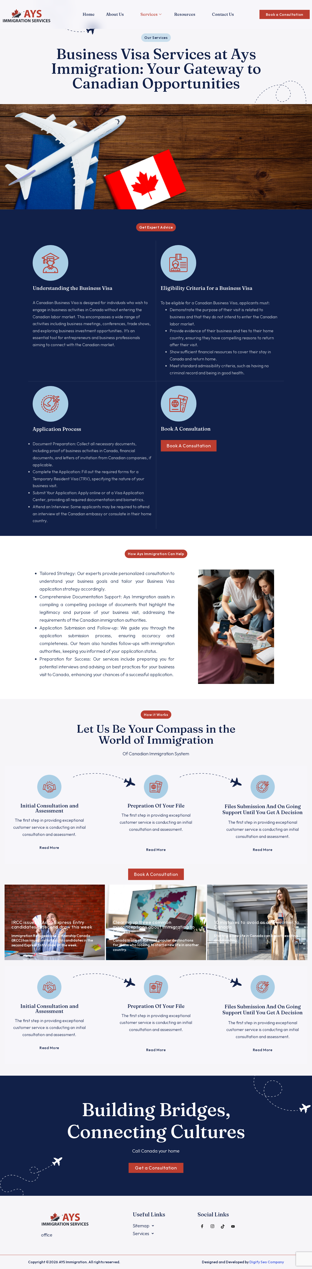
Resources (184, 14)
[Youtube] (233, 1226)
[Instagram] (212, 1226)
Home (89, 14)
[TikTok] (222, 1226)
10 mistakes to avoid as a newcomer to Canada (256, 924)
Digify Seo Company (266, 1262)
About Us (115, 14)
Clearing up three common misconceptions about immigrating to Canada (154, 926)
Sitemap (141, 1225)
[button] (156, 37)
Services (149, 14)
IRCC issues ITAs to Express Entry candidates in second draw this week (52, 924)
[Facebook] (202, 1226)
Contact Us (223, 14)
